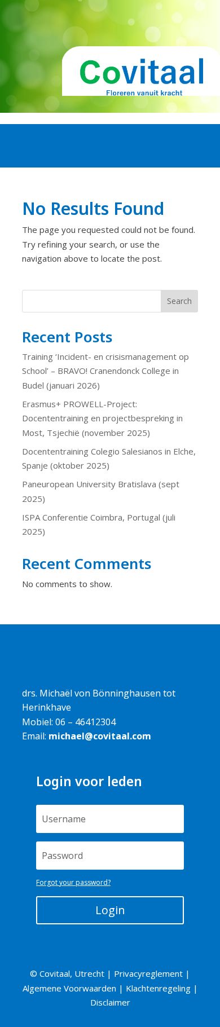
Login (110, 910)
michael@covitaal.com (100, 736)
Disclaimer (110, 1002)
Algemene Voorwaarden (69, 988)
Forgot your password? (73, 882)
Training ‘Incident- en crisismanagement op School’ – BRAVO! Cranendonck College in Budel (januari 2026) (105, 371)
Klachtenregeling (158, 988)
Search (179, 301)
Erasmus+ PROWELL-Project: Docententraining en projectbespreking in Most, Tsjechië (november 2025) (102, 418)
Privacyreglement (148, 973)
